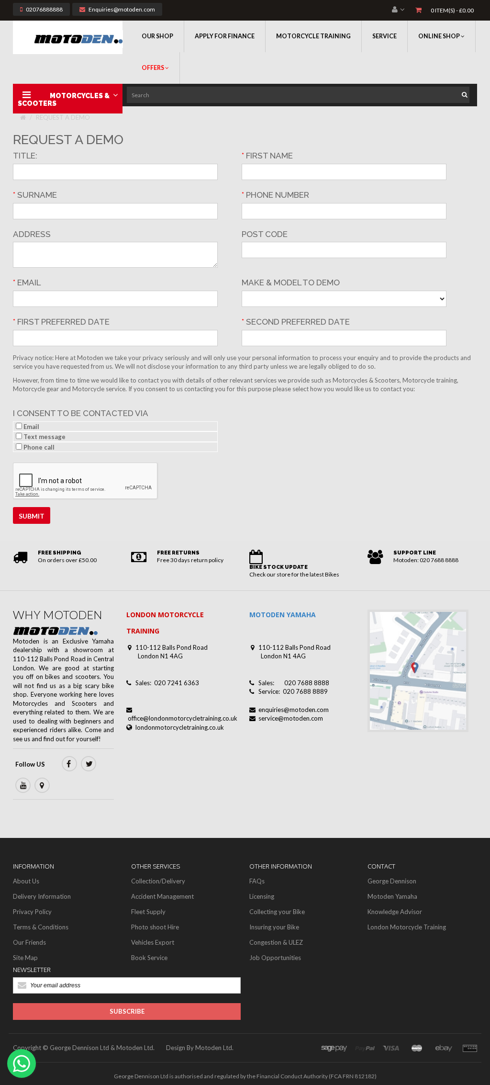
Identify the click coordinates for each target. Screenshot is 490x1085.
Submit (32, 516)
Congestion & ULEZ (276, 942)
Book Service (149, 957)
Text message (44, 437)
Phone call (38, 447)
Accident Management (162, 896)
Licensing (261, 896)
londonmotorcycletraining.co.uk (179, 727)
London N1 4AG (160, 656)
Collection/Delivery (158, 881)
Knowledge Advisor (395, 911)
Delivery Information (42, 896)
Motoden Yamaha (392, 896)
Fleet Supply (148, 911)
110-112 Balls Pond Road (171, 647)
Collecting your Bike (277, 911)
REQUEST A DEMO (63, 117)
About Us (26, 881)
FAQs (257, 881)
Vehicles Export (152, 942)
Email (30, 426)
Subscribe (127, 1011)
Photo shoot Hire (155, 927)
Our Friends (29, 942)
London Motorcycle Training (407, 927)
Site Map (25, 957)
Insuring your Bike (274, 927)
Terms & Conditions (40, 927)
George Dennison (392, 881)
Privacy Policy (32, 911)
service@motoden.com (290, 718)
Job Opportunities (275, 957)
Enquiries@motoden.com (122, 9)
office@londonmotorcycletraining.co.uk (182, 718)
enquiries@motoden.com (293, 709)
